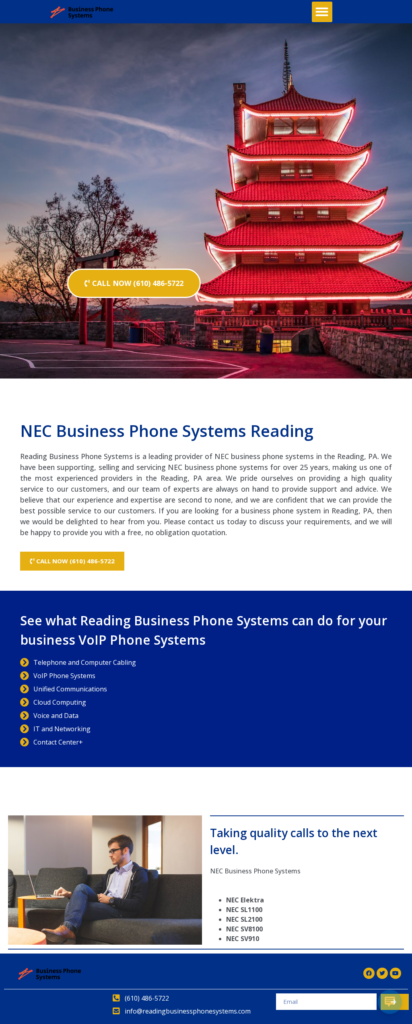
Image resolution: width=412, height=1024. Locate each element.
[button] (322, 12)
